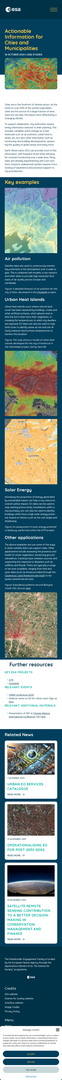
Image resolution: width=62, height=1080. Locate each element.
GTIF (43, 530)
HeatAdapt (15, 346)
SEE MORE (31, 1069)
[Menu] (53, 9)
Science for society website (19, 998)
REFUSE (31, 1061)
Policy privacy (31, 1076)
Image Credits (12, 1007)
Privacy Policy (12, 1011)
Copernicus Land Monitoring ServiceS (24, 575)
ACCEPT (31, 1054)
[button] (57, 1029)
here (28, 588)
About (8, 1025)
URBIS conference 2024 (21, 694)
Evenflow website (14, 1002)
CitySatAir (42, 292)
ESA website (11, 994)
